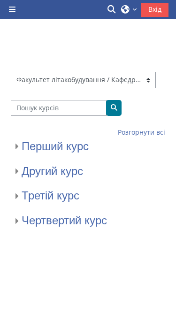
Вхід (154, 9)
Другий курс (52, 171)
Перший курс (55, 146)
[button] (112, 9)
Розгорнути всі (141, 132)
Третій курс (50, 195)
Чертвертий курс (64, 220)
